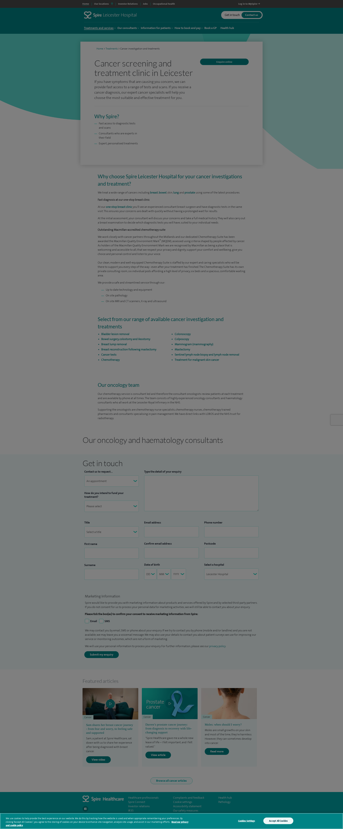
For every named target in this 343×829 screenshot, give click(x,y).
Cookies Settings (246, 820)
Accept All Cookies (278, 820)
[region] (171, 821)
